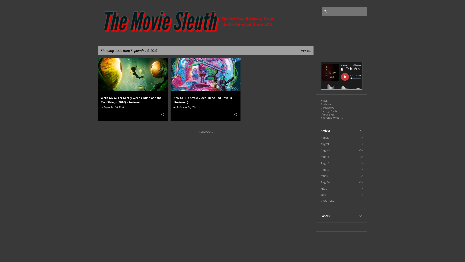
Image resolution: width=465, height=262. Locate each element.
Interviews (327, 107)
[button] (163, 114)
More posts (206, 132)
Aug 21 (325, 144)
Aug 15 (325, 156)
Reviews (326, 104)
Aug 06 (325, 182)
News (324, 100)
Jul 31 (324, 188)
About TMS (328, 114)
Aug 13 (325, 163)
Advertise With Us (332, 118)
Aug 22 (325, 137)
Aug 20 (325, 150)
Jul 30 (324, 195)
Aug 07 (325, 176)
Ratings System (330, 111)
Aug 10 (325, 169)
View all (306, 51)
